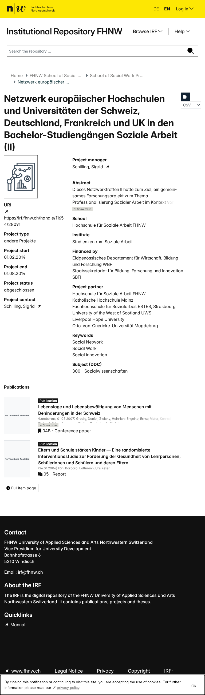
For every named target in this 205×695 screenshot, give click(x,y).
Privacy (106, 671)
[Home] (31, 8)
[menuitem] (150, 31)
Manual (17, 624)
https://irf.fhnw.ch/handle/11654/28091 (34, 221)
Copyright (139, 671)
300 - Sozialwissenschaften (100, 371)
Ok (193, 686)
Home (17, 75)
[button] (82, 209)
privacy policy (68, 687)
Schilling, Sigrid (19, 306)
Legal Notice (69, 671)
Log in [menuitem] (182, 8)
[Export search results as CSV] (185, 97)
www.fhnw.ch (26, 671)
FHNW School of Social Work (56, 75)
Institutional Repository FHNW (64, 31)
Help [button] (180, 31)
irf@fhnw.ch (30, 572)
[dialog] (102, 685)
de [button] (156, 8)
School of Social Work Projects (116, 75)
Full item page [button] (23, 488)
